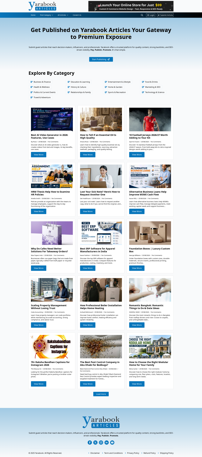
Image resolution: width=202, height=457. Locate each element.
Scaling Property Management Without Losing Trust (49, 307)
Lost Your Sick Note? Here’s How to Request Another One (100, 193)
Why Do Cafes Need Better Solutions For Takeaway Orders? (49, 250)
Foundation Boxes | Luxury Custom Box (149, 250)
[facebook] (90, 442)
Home (33, 15)
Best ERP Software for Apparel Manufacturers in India (97, 250)
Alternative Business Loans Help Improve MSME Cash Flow (147, 193)
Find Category (45, 15)
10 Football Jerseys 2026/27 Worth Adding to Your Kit (148, 136)
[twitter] (95, 442)
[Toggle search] (142, 15)
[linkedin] (107, 442)
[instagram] (101, 442)
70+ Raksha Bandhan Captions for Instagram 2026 (50, 363)
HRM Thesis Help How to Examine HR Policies (50, 193)
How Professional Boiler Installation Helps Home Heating (101, 307)
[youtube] (112, 442)
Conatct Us (77, 15)
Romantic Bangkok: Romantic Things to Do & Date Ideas (146, 307)
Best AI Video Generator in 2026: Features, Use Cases (49, 136)
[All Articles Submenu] (68, 15)
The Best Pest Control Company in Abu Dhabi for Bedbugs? (99, 363)
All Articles (62, 15)
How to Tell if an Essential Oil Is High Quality (98, 136)
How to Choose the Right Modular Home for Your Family (148, 363)
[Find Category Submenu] (53, 15)
